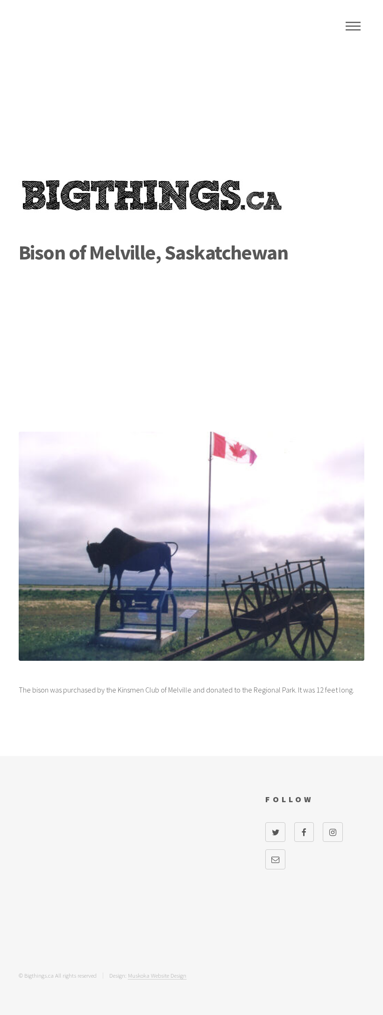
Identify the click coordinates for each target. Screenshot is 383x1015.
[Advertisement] (191, 102)
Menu (353, 26)
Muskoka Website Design (157, 975)
